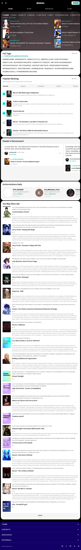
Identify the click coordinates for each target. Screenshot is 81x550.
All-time (75, 86)
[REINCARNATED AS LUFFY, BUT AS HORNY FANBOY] (27, 23)
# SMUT (50, 15)
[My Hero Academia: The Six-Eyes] (27, 33)
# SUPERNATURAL (62, 15)
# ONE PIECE (41, 15)
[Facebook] (70, 546)
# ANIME (6, 15)
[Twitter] (74, 546)
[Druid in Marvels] (40, 113)
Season (22, 86)
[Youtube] (78, 546)
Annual (58, 86)
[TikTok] (66, 546)
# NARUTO (22, 15)
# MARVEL (31, 15)
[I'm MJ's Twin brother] (40, 103)
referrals (6, 540)
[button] (10, 9)
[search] (6, 3)
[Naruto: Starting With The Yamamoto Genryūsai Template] (27, 43)
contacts (6, 529)
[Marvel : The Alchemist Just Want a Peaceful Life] (40, 123)
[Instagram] (62, 546)
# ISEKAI (13, 15)
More (74, 53)
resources (7, 535)
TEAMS (4, 524)
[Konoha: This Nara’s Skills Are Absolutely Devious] (40, 132)
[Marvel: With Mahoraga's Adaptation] (40, 94)
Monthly (5, 86)
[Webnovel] (40, 3)
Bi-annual (41, 86)
